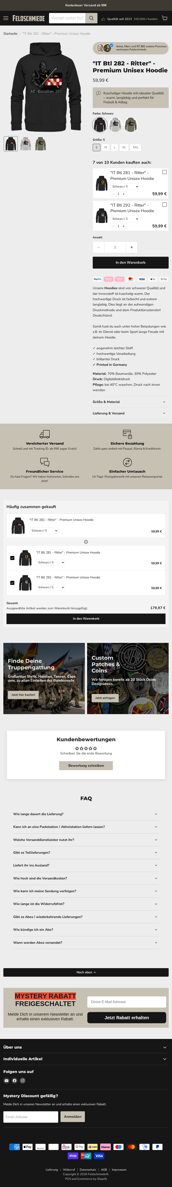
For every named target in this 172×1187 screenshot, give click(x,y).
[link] (102, 183)
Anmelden (72, 1116)
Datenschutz (88, 1170)
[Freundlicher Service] (45, 470)
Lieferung (52, 1170)
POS (68, 1179)
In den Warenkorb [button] (86, 618)
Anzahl (97, 237)
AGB (104, 1170)
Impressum (119, 1170)
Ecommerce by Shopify (92, 1179)
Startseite (10, 34)
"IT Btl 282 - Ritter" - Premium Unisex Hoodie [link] (61, 520)
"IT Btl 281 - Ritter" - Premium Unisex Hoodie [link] (132, 175)
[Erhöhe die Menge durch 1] (132, 247)
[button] (10, 144)
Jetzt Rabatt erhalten (127, 1017)
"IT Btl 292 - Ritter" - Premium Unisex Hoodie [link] (132, 208)
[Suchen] (91, 18)
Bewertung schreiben (86, 765)
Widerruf (69, 1170)
